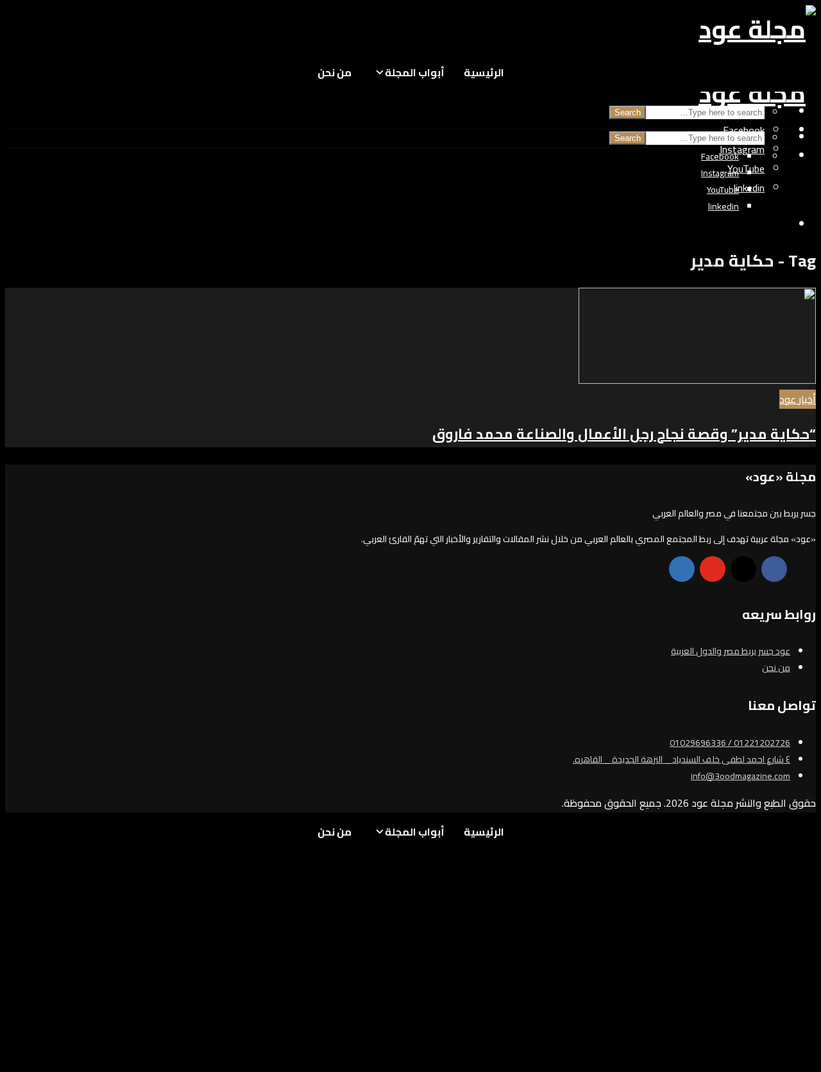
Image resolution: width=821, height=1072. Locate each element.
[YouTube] (712, 569)
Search (627, 112)
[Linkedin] (682, 569)
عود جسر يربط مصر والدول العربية (730, 651)
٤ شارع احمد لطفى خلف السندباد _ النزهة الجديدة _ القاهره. (681, 759)
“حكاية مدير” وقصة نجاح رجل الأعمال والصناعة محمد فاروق (624, 433)
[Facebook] (774, 569)
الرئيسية (484, 72)
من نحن (334, 72)
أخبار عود (797, 399)
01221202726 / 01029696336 (730, 742)
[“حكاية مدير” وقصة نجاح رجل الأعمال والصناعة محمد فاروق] (697, 380)
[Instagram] (743, 569)
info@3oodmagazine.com (740, 776)
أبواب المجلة (414, 72)
